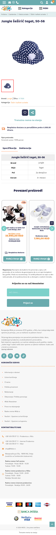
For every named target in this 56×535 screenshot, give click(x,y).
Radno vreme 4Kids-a (12, 411)
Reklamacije (9, 392)
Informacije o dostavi (12, 372)
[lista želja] (25, 112)
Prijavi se (28, 302)
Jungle (9, 98)
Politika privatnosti (11, 387)
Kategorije (27, 8)
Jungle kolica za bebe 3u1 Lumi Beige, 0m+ (14, 228)
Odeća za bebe (24, 14)
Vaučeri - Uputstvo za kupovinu (16, 421)
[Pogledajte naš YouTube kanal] (17, 356)
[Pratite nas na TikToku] (24, 356)
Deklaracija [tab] (25, 148)
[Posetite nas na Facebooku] (4, 356)
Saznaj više (5, 349)
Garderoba (12, 14)
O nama (7, 382)
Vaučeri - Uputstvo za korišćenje (16, 416)
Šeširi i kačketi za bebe (38, 14)
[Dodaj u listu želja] (24, 223)
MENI (45, 8)
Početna (4, 14)
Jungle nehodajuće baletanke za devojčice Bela (41, 228)
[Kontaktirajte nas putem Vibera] (13, 3)
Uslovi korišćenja (11, 377)
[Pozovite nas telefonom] (17, 3)
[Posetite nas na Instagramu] (11, 356)
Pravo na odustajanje (12, 406)
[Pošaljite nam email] (9, 3)
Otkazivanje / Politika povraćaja (16, 397)
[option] (28, 52)
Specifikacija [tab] (10, 148)
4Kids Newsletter (11, 401)
